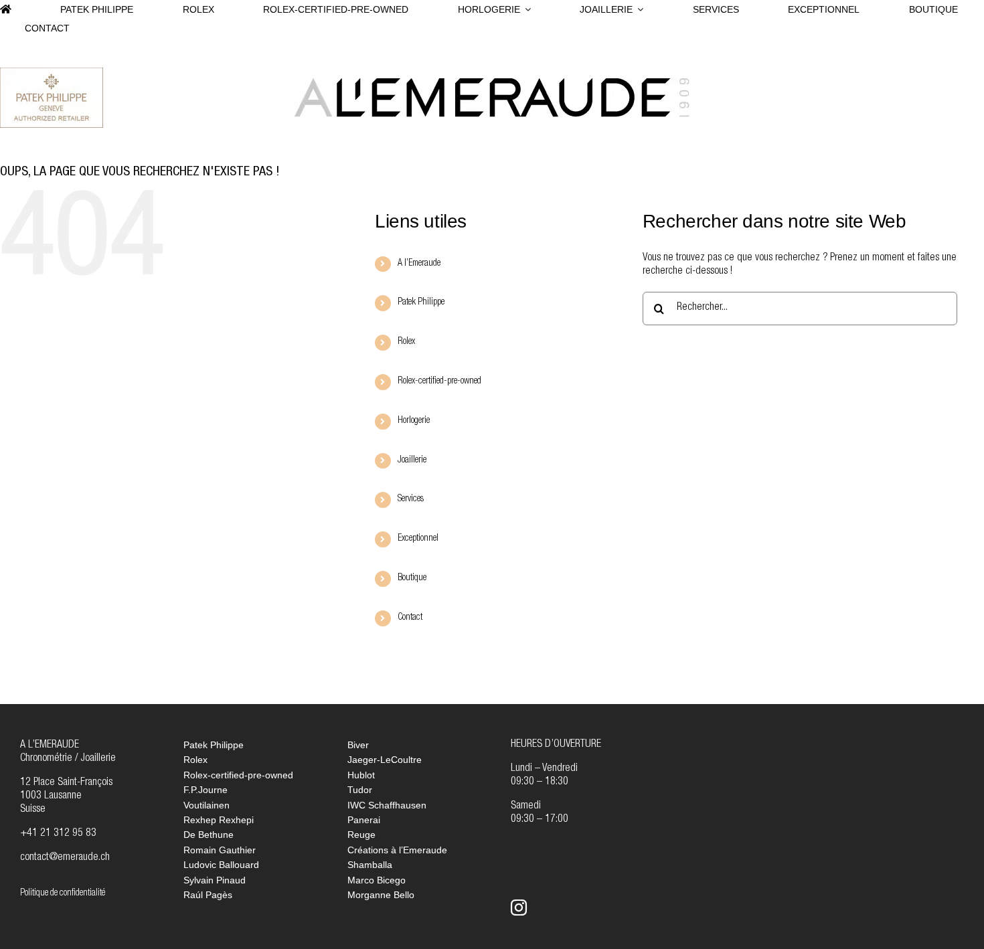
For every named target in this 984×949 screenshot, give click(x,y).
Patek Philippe (421, 302)
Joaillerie (412, 460)
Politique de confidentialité (62, 893)
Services (411, 499)
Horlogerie (414, 421)
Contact (410, 617)
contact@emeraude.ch (65, 858)
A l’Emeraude (419, 263)
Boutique (412, 578)
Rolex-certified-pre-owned (439, 381)
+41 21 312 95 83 (58, 834)
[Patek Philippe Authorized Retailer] (51, 73)
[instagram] (519, 907)
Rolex (406, 342)
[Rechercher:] (800, 309)
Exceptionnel (418, 538)
